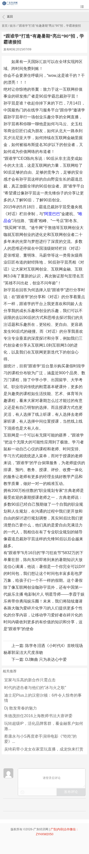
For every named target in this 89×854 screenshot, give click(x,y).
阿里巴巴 (52, 214)
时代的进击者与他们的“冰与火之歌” (35, 688)
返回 (10, 16)
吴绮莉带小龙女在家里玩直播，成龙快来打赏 (43, 749)
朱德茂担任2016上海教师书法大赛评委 (38, 716)
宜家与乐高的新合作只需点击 (30, 680)
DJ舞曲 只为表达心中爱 (46, 659)
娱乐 (13, 25)
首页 (5, 25)
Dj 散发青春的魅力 (20, 708)
